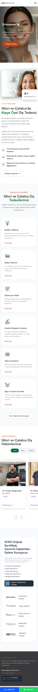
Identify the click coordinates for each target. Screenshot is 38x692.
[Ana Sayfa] (8, 3)
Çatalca (31, 450)
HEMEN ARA (11, 689)
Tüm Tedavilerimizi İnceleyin (19, 416)
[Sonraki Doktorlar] (22, 517)
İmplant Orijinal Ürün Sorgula (18, 583)
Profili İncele (6, 505)
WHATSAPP (29, 689)
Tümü (15, 450)
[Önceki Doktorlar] (16, 517)
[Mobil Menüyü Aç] (35, 3)
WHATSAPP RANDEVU (13, 44)
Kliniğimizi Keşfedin (11, 173)
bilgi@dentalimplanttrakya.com (13, 679)
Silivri (22, 450)
